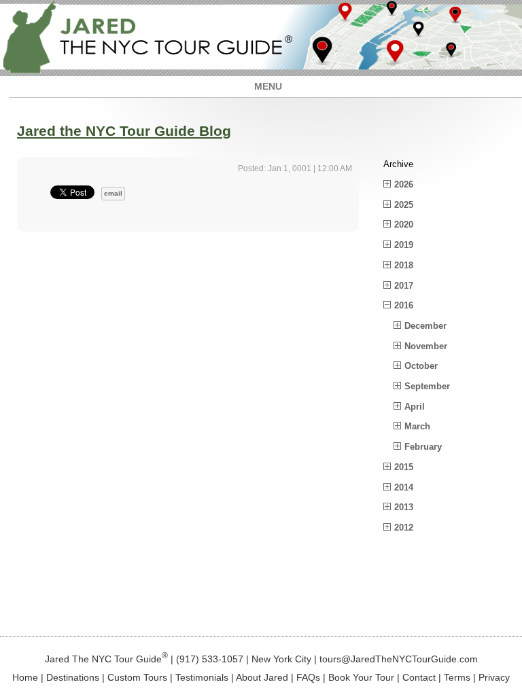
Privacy (494, 677)
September (427, 386)
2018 (403, 265)
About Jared (262, 677)
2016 (403, 305)
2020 (403, 224)
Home (25, 677)
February (423, 447)
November (425, 346)
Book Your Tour (361, 677)
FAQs (308, 677)
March (417, 426)
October (421, 366)
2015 (403, 467)
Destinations (72, 677)
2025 (403, 205)
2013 (403, 507)
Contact (419, 677)
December (425, 326)
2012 (403, 527)
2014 (403, 487)
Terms (457, 677)
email (113, 193)
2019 (403, 245)
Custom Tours (137, 677)
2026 (403, 184)
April (414, 406)
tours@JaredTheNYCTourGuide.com (398, 658)
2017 (403, 286)
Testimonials (201, 677)
